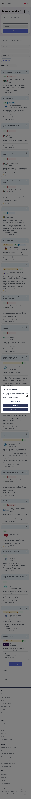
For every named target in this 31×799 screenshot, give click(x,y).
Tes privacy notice (14, 397)
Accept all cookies (15, 409)
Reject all (15, 405)
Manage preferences (15, 401)
